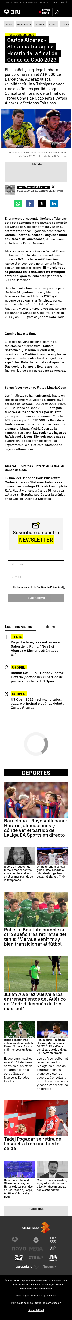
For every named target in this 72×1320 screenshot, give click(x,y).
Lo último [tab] (47, 627)
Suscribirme (36, 598)
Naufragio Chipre (49, 2)
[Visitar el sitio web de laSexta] (36, 1240)
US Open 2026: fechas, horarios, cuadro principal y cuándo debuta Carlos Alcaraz (37, 703)
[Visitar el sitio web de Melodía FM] (53, 1258)
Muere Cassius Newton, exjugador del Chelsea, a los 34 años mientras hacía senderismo (52, 1185)
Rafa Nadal (13, 490)
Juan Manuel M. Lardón (33, 187)
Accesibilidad (36, 1310)
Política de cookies (22, 1302)
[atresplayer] (57, 12)
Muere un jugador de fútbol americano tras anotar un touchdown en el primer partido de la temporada (18, 873)
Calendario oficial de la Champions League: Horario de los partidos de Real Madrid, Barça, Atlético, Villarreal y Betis (18, 1188)
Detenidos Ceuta (15, 2)
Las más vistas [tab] (18, 627)
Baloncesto (24, 24)
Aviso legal (22, 1295)
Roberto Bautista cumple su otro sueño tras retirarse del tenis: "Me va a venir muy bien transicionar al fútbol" (35, 936)
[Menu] (67, 12)
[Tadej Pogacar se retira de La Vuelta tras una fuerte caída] (36, 1118)
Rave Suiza (32, 2)
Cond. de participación (48, 1302)
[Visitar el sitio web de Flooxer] (49, 1267)
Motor (52, 24)
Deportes (36, 773)
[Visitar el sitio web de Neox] (53, 1240)
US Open (18, 667)
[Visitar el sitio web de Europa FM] (36, 1258)
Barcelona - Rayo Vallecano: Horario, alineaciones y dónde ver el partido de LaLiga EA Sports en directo (35, 827)
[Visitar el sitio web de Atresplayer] (27, 1267)
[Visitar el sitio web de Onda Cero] (19, 1258)
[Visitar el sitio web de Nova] (19, 1249)
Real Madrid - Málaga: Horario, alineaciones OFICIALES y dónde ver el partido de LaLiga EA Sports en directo (52, 1046)
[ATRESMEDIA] (36, 1227)
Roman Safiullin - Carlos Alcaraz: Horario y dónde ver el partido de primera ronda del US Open (37, 677)
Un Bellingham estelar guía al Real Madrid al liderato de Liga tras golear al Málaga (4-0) (51, 871)
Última (46, 12)
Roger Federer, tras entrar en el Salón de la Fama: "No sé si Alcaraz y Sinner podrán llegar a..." (36, 648)
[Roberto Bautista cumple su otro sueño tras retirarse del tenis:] (36, 909)
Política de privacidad (43, 1295)
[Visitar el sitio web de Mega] (36, 1249)
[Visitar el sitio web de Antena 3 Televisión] (19, 1240)
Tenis (9, 24)
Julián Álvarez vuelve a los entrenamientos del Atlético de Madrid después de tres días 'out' (35, 1001)
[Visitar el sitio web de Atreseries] (53, 1249)
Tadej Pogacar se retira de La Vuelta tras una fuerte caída (32, 1144)
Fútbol (40, 24)
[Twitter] (53, 187)
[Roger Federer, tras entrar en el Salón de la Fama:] (19, 1029)
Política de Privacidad (50, 587)
